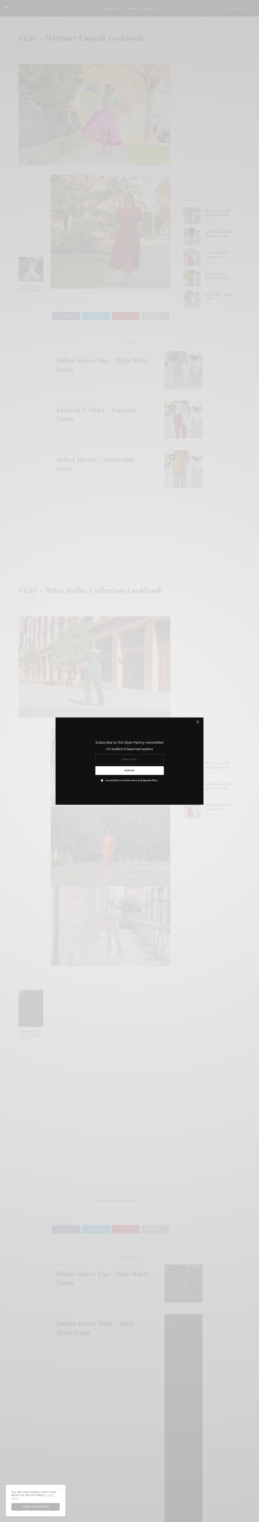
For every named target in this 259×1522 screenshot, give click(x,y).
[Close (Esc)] (198, 723)
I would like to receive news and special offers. (131, 780)
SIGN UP (129, 770)
